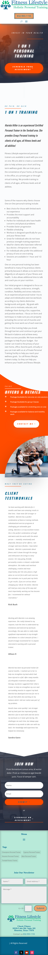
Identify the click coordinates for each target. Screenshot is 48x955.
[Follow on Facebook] (16, 952)
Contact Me (25, 424)
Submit (40, 908)
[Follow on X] (21, 952)
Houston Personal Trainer (10, 856)
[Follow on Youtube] (27, 952)
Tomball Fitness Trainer (9, 860)
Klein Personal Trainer (29, 856)
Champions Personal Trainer (11, 852)
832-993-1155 (24, 15)
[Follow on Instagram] (32, 952)
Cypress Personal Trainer (32, 852)
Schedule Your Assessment (23, 68)
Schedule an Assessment (23, 818)
